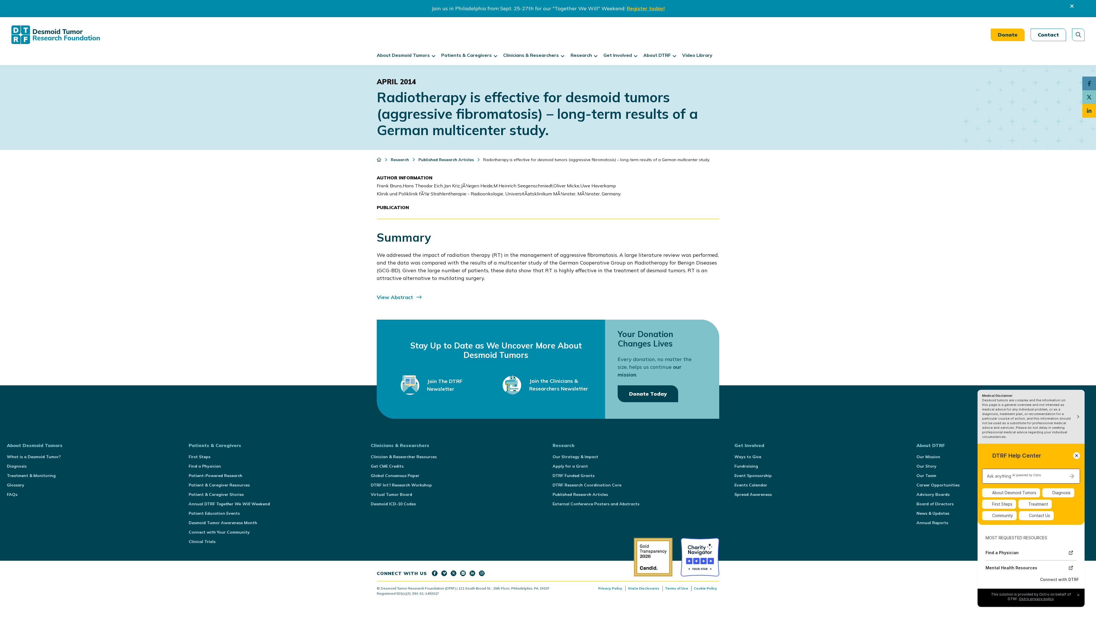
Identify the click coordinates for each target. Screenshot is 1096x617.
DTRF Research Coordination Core (587, 485)
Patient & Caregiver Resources (219, 485)
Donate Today (648, 393)
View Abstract (395, 297)
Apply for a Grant (570, 466)
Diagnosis (17, 466)
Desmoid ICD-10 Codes (393, 503)
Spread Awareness (753, 494)
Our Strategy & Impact (575, 456)
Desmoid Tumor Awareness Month (223, 522)
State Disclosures (643, 588)
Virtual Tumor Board (391, 494)
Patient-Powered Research (215, 475)
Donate (1008, 34)
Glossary (15, 485)
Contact (1048, 34)
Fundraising (746, 466)
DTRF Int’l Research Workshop (401, 485)
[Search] (1078, 35)
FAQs (12, 494)
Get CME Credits (387, 466)
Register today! (646, 8)
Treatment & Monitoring (31, 475)
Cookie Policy (705, 588)
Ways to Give (747, 456)
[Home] (379, 159)
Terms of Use (676, 588)
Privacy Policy (610, 588)
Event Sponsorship (753, 475)
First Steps (199, 456)
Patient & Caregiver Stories (216, 494)
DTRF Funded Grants (574, 475)
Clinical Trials (202, 541)
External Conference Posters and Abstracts (596, 503)
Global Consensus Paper (395, 475)
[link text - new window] (435, 573)
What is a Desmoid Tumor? (34, 456)
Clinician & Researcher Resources (404, 456)
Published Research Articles (580, 494)
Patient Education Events (214, 513)
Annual (229, 503)
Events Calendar (750, 485)
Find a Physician (205, 466)
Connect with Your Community (219, 532)
